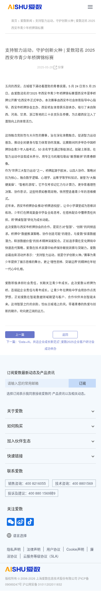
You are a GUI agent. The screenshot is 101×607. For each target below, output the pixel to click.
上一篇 (19, 334)
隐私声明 (14, 549)
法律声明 (33, 549)
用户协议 (53, 549)
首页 (14, 20)
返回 (65, 334)
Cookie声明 (75, 549)
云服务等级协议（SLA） (42, 556)
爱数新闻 (26, 20)
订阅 (82, 383)
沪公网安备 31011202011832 (42, 584)
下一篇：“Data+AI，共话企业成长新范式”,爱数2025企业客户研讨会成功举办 (50, 345)
